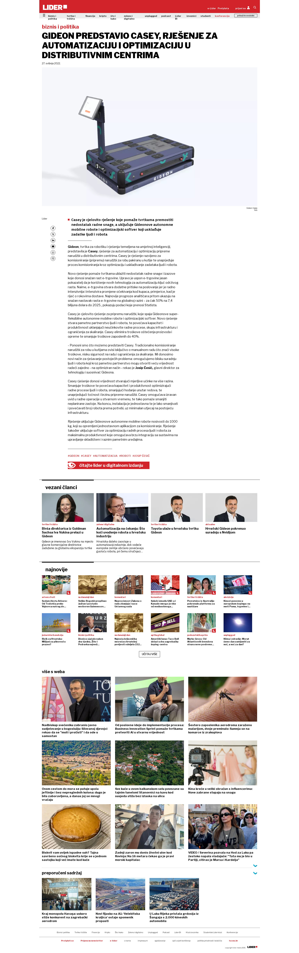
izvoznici (191, 16)
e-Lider (211, 8)
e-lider (113, 940)
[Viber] (53, 258)
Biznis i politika (63, 932)
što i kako (113, 17)
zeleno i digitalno (129, 17)
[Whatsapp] (53, 252)
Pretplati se (67, 940)
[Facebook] (53, 228)
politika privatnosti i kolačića (209, 940)
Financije (96, 932)
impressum (143, 940)
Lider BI (178, 17)
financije (90, 16)
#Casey (86, 455)
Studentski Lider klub (212, 932)
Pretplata (223, 8)
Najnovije (56, 569)
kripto (102, 16)
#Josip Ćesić (141, 455)
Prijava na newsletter (92, 940)
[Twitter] (53, 234)
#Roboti (125, 455)
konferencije (222, 16)
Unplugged (153, 932)
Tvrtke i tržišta (81, 932)
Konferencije (232, 932)
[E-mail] (53, 246)
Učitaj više (149, 654)
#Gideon (73, 455)
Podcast (166, 932)
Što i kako (119, 932)
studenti (206, 16)
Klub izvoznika (192, 932)
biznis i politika (52, 17)
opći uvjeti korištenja (181, 940)
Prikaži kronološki (245, 15)
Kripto (107, 932)
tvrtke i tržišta (71, 17)
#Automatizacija (105, 455)
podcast (166, 16)
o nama (127, 940)
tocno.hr (233, 940)
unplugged (151, 16)
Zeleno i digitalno (135, 932)
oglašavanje (160, 940)
